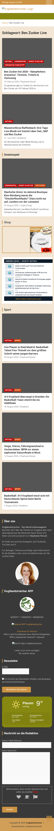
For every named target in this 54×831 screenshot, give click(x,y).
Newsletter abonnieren (16, 689)
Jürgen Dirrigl (26, 205)
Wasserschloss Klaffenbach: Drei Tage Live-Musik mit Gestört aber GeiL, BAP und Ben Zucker (26, 131)
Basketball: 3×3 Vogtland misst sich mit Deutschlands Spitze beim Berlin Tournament (26, 499)
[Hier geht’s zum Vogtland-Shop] (16, 238)
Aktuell (8, 61)
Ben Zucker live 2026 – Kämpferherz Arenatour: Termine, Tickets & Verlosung (24, 75)
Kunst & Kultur (36, 61)
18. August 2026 (11, 407)
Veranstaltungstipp (15, 65)
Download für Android (27, 631)
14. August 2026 (11, 456)
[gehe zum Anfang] (49, 818)
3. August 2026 (10, 506)
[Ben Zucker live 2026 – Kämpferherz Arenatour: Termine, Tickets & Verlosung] (27, 53)
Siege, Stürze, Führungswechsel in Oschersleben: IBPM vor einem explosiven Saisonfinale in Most (24, 449)
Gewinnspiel (20, 61)
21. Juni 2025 (10, 138)
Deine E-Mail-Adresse (12, 740)
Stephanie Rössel (28, 82)
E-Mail (5, 667)
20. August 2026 (11, 205)
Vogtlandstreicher (34, 823)
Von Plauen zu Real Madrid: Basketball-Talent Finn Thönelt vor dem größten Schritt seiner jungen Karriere (26, 350)
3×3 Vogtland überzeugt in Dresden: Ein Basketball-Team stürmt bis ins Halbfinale (26, 400)
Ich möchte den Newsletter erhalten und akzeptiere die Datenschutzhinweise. (26, 680)
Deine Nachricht (9, 750)
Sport (7, 309)
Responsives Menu (49, 2)
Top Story (40, 185)
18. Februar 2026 (11, 82)
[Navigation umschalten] (5, 16)
